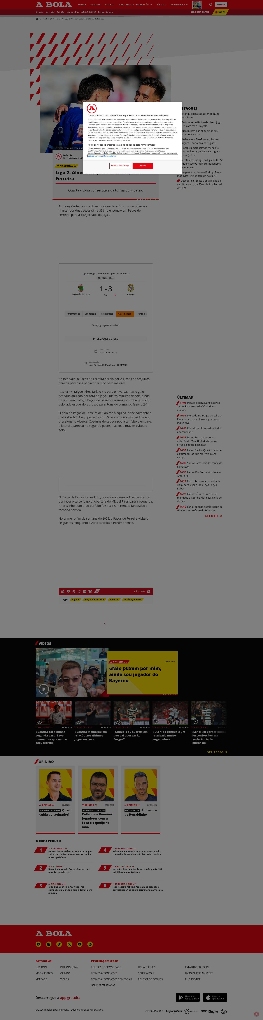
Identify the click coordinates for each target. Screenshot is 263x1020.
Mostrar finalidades (120, 166)
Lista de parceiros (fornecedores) (102, 156)
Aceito (143, 166)
